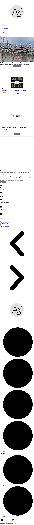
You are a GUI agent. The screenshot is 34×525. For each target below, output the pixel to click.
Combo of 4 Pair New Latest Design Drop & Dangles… (14, 90)
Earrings (3, 74)
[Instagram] (13, 520)
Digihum (16, 523)
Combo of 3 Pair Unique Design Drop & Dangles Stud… (14, 127)
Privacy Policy (4, 33)
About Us (3, 30)
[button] (17, 244)
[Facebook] (2, 520)
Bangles (3, 75)
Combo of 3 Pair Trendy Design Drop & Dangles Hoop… (14, 109)
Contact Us (3, 32)
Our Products (3, 31)
